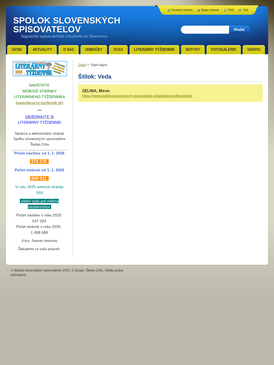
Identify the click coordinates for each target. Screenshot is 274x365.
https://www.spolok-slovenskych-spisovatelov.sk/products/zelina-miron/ (137, 96)
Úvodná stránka (182, 9)
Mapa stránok (210, 9)
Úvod (82, 65)
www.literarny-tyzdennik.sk (39, 102)
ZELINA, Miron (96, 90)
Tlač (245, 9)
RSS (231, 9)
